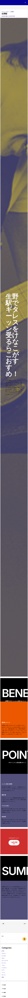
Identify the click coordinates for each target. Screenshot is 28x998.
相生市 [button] (4, 984)
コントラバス (5, 960)
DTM (3, 951)
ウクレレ (4, 953)
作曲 (3, 977)
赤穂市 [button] (4, 992)
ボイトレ (4, 974)
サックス (4, 963)
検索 (2, 936)
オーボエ (4, 955)
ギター (3, 958)
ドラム (3, 965)
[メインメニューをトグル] (25, 2)
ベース (3, 972)
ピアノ (3, 970)
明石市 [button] (4, 988)
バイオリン (4, 967)
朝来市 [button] (4, 996)
